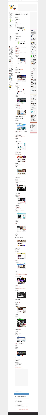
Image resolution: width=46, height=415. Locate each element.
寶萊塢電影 (19, 195)
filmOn (18, 51)
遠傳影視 (18, 48)
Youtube (18, 53)
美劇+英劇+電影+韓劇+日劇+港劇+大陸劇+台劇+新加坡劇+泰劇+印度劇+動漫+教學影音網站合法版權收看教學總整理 (33, 86)
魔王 (16, 48)
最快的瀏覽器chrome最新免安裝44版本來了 (12, 52)
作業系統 (10, 25)
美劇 (21, 66)
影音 (14, 0)
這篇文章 (15, 211)
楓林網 (19, 302)
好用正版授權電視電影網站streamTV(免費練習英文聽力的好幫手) (20, 396)
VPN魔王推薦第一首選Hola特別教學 (34, 52)
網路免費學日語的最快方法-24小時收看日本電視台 (34, 63)
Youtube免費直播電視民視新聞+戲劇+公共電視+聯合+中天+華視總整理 (34, 43)
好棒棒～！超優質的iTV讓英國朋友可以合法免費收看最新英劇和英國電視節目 (34, 83)
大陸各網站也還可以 (16, 70)
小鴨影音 (12, 86)
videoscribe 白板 (12, 65)
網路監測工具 (11, 36)
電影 (15, 48)
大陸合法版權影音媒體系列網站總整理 (12, 57)
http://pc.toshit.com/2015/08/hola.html (20, 210)
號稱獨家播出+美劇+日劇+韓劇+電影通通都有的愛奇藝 (34, 104)
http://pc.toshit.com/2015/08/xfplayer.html (21, 136)
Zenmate (16, 105)
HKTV (18, 50)
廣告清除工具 (11, 37)
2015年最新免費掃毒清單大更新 (34, 46)
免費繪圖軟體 (11, 26)
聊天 (21, 0)
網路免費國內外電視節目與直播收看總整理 (18, 401)
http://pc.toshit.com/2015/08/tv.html (18, 367)
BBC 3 (17, 85)
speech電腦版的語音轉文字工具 (32, 125)
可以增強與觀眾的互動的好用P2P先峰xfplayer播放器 (34, 107)
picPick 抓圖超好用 (31, 127)
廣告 (21, 134)
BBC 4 (19, 85)
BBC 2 (16, 85)
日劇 (15, 49)
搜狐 (17, 273)
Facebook (18, 391)
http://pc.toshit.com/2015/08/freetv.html (18, 368)
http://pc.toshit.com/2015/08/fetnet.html (18, 154)
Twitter (20, 391)
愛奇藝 (16, 273)
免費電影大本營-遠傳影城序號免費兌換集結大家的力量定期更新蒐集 (34, 39)
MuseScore (32, 73)
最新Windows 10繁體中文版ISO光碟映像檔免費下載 (34, 49)
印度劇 (15, 51)
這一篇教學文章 (18, 274)
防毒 (9, 0)
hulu (15, 65)
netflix (16, 65)
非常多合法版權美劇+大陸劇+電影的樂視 (18, 405)
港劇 (15, 50)
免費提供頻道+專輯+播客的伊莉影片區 (12, 48)
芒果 (20, 273)
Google (16, 391)
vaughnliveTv (19, 49)
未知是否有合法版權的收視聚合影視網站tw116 (34, 79)
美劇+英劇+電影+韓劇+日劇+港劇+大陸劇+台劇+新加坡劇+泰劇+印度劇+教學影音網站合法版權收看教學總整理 (33, 31)
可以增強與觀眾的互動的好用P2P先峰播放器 (34, 59)
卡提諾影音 (16, 343)
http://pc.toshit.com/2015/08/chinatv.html (23, 274)
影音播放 (10, 38)
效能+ (10, 0)
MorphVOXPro (32, 77)
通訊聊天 (10, 34)
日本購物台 (16, 181)
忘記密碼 (16, 0)
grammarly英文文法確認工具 (32, 126)
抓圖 (18, 0)
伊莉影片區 (20, 329)
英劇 (20, 66)
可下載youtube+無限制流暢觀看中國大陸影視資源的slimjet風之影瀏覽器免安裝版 (21, 406)
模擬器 (10, 39)
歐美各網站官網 (21, 69)
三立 (17, 249)
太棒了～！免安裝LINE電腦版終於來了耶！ (34, 56)
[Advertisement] (27, 7)
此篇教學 (17, 288)
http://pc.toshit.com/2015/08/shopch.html (21, 181)
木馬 (20, 134)
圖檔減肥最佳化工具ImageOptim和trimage (34, 119)
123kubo (15, 116)
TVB (19, 50)
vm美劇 (17, 285)
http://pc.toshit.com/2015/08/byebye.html (22, 288)
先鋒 (19, 131)
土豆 (19, 273)
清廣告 (12, 0)
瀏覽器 (10, 40)
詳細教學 (15, 136)
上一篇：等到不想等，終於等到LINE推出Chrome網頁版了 (22, 409)
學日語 (16, 184)
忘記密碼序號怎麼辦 (11, 27)
